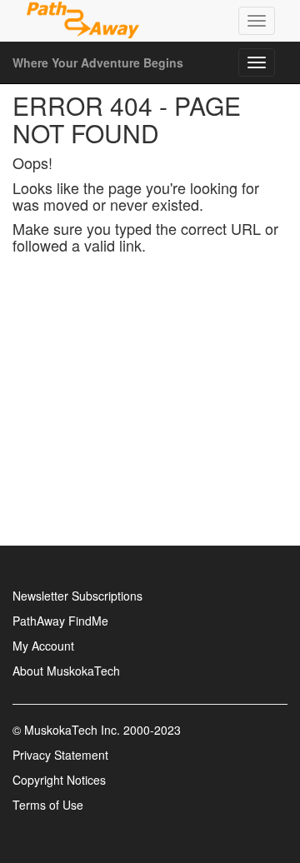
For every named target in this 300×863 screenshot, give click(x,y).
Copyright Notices (59, 779)
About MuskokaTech (66, 670)
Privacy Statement (60, 754)
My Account (43, 645)
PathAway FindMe (60, 620)
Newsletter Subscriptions (77, 595)
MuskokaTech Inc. (72, 729)
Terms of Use (47, 804)
